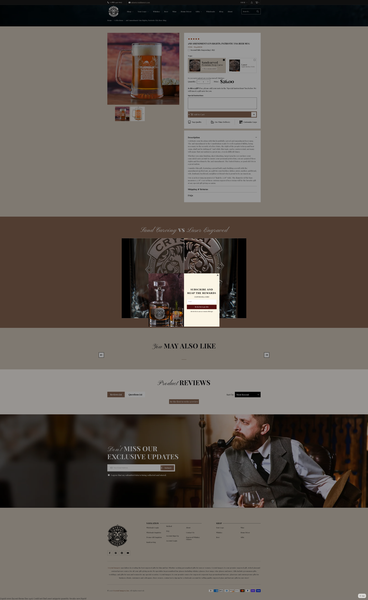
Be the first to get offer (202, 307)
